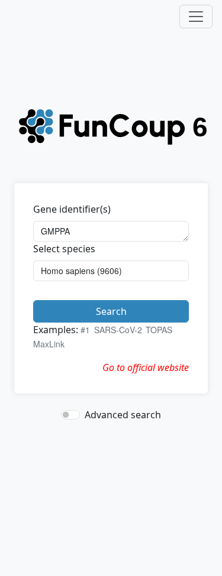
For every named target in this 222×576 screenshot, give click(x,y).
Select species (64, 248)
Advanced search (123, 414)
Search (111, 311)
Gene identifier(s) (72, 209)
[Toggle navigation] (196, 16)
